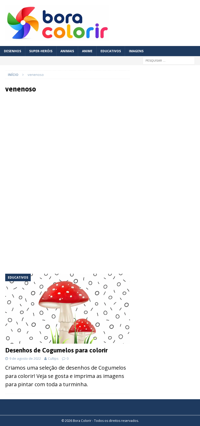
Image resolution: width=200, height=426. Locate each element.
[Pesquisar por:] (169, 60)
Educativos (111, 51)
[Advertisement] (67, 140)
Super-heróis (40, 51)
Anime (87, 51)
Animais (67, 51)
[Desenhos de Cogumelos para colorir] (67, 309)
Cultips (53, 358)
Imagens (136, 51)
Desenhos (12, 51)
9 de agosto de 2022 (25, 358)
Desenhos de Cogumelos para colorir (56, 350)
